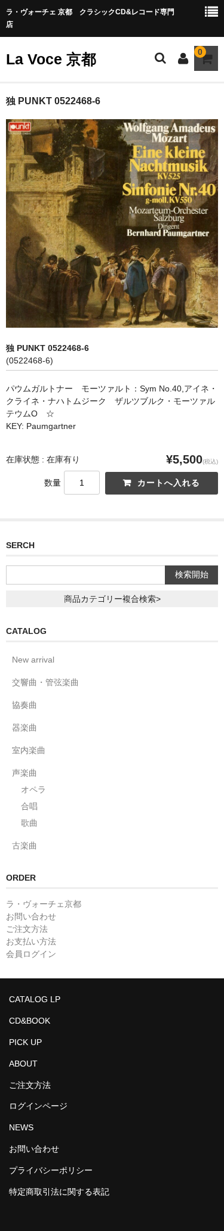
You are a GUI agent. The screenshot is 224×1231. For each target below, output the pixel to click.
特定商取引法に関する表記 (59, 1191)
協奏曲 (24, 705)
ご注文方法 (27, 929)
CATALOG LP (34, 999)
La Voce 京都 (51, 59)
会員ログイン (31, 954)
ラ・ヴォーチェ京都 (43, 904)
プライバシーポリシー (51, 1170)
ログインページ (38, 1106)
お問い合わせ (31, 916)
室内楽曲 (28, 750)
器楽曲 (24, 727)
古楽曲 (24, 845)
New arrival (33, 659)
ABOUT (23, 1063)
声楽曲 (24, 773)
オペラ (33, 789)
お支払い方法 (31, 941)
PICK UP (25, 1042)
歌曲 (29, 823)
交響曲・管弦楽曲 (45, 682)
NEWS (21, 1127)
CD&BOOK (29, 1020)
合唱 (29, 806)
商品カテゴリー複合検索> (112, 599)
